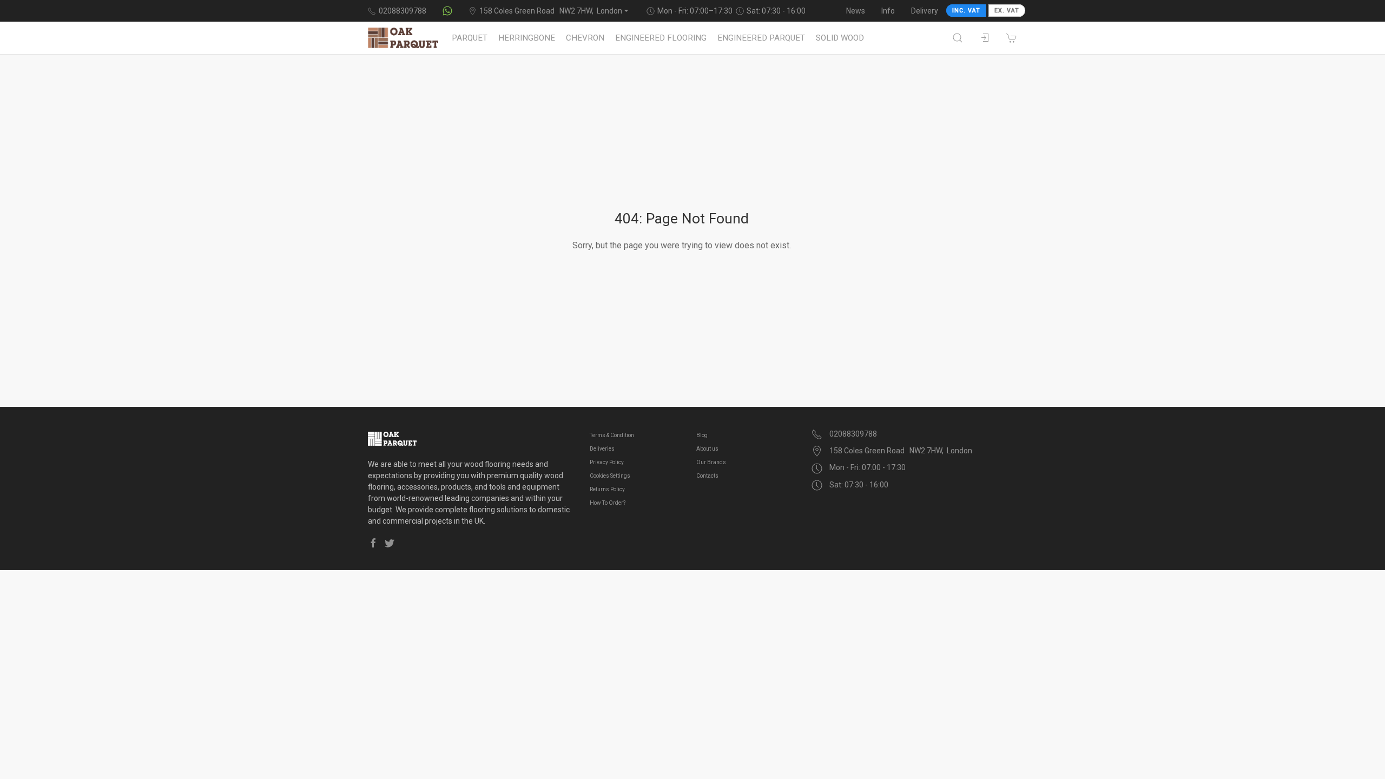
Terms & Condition (612, 435)
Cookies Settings (610, 476)
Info (888, 10)
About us (707, 449)
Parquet (469, 38)
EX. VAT (1006, 10)
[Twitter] (389, 543)
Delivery (924, 10)
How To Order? (607, 503)
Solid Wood (840, 38)
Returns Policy (607, 489)
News (855, 10)
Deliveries (602, 449)
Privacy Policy (607, 462)
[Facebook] (373, 543)
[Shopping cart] (1011, 38)
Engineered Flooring (661, 38)
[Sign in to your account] (984, 38)
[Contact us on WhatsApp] (447, 11)
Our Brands (711, 462)
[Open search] (957, 38)
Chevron (585, 38)
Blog (702, 435)
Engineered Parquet (761, 38)
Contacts (707, 476)
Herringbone (526, 38)
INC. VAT (966, 10)
